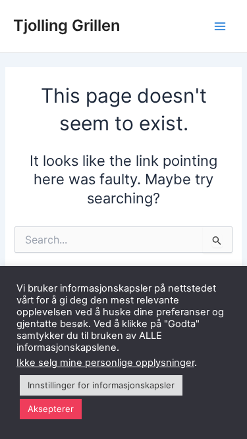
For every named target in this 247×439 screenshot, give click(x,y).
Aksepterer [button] (51, 408)
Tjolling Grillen (66, 25)
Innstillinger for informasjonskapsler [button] (101, 385)
